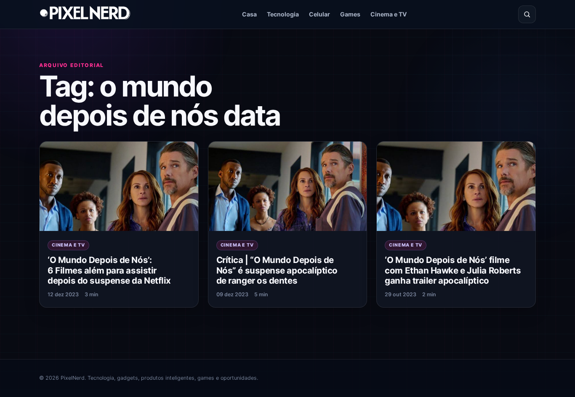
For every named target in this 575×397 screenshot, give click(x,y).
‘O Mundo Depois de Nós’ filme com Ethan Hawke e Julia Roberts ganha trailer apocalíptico (453, 270)
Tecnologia (283, 14)
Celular (319, 14)
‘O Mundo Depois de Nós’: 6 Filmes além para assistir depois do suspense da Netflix (109, 270)
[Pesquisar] (527, 14)
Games (350, 14)
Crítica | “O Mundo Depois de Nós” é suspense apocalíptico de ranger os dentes (277, 270)
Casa (249, 14)
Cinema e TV (388, 14)
